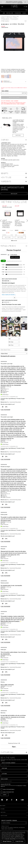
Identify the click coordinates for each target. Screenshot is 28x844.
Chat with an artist (11, 112)
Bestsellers (9, 13)
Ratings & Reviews (8, 246)
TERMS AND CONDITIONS (7, 828)
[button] (1, 2)
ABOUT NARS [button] (2, 805)
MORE (23, 72)
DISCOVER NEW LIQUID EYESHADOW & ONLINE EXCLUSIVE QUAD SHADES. (14, 2)
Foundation (18, 13)
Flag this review (5, 409)
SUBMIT (4, 794)
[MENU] (2, 6)
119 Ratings (14, 23)
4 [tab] (15, 240)
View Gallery (14, 193)
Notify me (24, 93)
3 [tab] (14, 240)
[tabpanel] (7, 221)
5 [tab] (16, 240)
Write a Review (21, 24)
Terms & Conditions (12, 838)
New (4, 13)
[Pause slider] (25, 2)
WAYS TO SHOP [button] (4, 815)
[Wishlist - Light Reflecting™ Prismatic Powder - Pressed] (25, 20)
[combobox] (14, 10)
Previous (1, 127)
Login (22, 110)
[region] (14, 837)
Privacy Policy (20, 785)
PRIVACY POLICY (5, 826)
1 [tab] (11, 240)
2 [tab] (13, 240)
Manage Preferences (7, 841)
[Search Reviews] (26, 350)
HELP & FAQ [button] (3, 812)
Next (27, 127)
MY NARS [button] (2, 808)
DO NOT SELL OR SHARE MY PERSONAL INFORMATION (13, 827)
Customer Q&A (7, 752)
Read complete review (8, 294)
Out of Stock (14, 97)
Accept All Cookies (19, 841)
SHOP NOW (18, 135)
